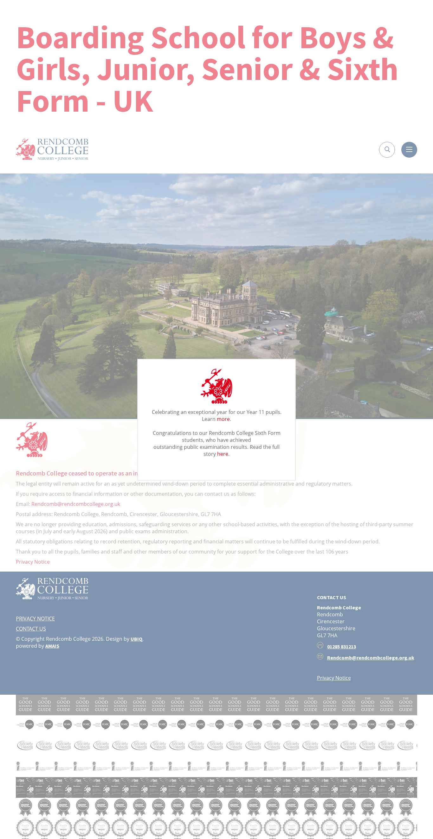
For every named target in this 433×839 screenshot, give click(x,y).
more (223, 418)
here (222, 453)
